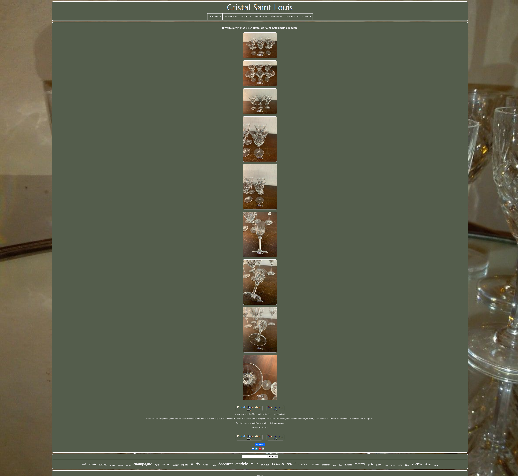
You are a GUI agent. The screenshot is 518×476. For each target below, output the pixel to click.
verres (417, 463)
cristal (278, 463)
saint (291, 463)
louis (195, 463)
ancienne (326, 464)
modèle (241, 463)
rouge (213, 465)
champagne (142, 464)
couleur (303, 464)
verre (166, 464)
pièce (378, 464)
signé (428, 464)
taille (400, 465)
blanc (205, 464)
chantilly (128, 465)
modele (348, 464)
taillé (254, 464)
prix (370, 464)
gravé (393, 465)
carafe (314, 464)
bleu (340, 465)
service (265, 464)
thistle (157, 465)
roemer (176, 465)
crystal (436, 465)
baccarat (225, 464)
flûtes (407, 465)
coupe (120, 465)
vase (334, 465)
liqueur (184, 464)
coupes (386, 465)
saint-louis (89, 464)
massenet (112, 465)
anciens (103, 464)
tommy (360, 464)
